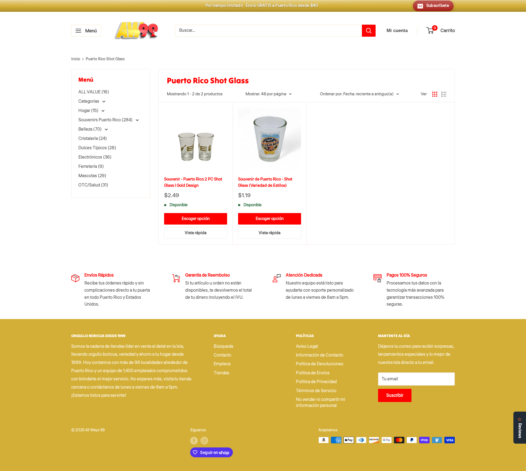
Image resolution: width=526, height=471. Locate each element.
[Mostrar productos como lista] (443, 94)
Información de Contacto (319, 355)
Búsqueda (223, 346)
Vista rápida (196, 233)
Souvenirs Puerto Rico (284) (105, 120)
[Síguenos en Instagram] (204, 440)
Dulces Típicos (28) (97, 148)
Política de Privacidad (316, 382)
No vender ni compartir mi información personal (320, 403)
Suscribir (394, 395)
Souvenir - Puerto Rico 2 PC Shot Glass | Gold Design (193, 182)
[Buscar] (369, 31)
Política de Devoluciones (319, 364)
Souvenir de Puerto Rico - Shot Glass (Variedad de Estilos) (265, 182)
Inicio (75, 59)
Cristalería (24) (92, 139)
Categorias (89, 101)
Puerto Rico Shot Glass (105, 59)
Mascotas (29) (92, 176)
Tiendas (221, 373)
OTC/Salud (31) (93, 185)
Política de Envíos (313, 373)
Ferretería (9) (91, 166)
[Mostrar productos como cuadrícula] (434, 94)
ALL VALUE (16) (93, 92)
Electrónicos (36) (95, 157)
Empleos (222, 364)
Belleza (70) (90, 129)
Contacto (222, 355)
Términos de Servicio (316, 391)
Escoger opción (196, 219)
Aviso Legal (307, 346)
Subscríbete (437, 5)
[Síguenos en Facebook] (194, 440)
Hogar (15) (88, 111)
